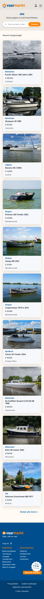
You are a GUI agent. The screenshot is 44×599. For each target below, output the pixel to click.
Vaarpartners (7, 559)
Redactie (21, 551)
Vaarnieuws (6, 554)
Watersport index (8, 564)
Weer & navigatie (8, 567)
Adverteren (21, 559)
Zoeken (34, 24)
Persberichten (21, 554)
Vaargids (5, 556)
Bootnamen (6, 562)
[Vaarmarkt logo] (14, 5)
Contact (21, 556)
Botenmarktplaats (9, 551)
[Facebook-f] (11, 543)
